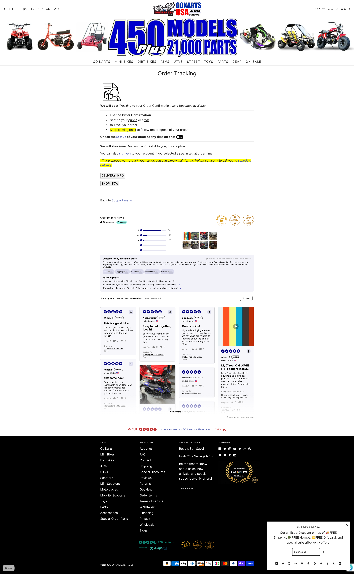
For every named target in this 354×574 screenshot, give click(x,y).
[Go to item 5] (187, 245)
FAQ (142, 454)
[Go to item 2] (195, 236)
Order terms (148, 495)
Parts (104, 507)
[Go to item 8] (213, 245)
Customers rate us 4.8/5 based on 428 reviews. (186, 429)
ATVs (104, 466)
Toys (103, 501)
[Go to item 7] (204, 245)
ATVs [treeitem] (165, 61)
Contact (145, 460)
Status (121, 137)
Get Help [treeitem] (12, 9)
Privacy (145, 518)
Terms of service (151, 501)
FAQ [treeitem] (55, 9)
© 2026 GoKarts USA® (109, 565)
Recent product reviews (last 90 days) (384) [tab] (121, 298)
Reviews (146, 478)
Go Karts (106, 448)
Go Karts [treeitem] (101, 61)
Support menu (122, 200)
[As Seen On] (239, 472)
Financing (146, 513)
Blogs (144, 530)
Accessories (109, 513)
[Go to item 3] (204, 236)
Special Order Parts (114, 518)
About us (146, 448)
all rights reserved (126, 565)
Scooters (106, 478)
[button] (154, 230)
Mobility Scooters (112, 495)
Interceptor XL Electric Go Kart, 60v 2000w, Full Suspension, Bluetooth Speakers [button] (154, 354)
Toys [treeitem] (208, 61)
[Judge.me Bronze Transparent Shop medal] (197, 544)
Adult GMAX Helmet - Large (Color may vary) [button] (192, 393)
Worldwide (147, 507)
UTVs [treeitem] (178, 61)
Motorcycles (109, 489)
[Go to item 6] (195, 245)
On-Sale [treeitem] (253, 61)
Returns (145, 483)
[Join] (210, 488)
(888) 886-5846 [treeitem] (36, 9)
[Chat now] (179, 137)
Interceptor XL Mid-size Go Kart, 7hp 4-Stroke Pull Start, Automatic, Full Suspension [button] (115, 406)
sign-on (125, 153)
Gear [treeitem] (237, 61)
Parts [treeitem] (222, 61)
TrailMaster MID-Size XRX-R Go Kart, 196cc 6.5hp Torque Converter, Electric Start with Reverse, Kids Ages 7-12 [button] (193, 357)
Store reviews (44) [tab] (153, 298)
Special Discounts (152, 472)
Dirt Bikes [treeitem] (146, 61)
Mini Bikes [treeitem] (123, 61)
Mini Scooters (110, 483)
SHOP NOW (109, 183)
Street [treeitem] (193, 61)
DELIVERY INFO (112, 175)
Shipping (146, 466)
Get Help (146, 489)
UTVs (104, 472)
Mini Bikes (107, 454)
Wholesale (147, 524)
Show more (175, 411)
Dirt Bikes (107, 460)
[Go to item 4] (213, 236)
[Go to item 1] (187, 236)
